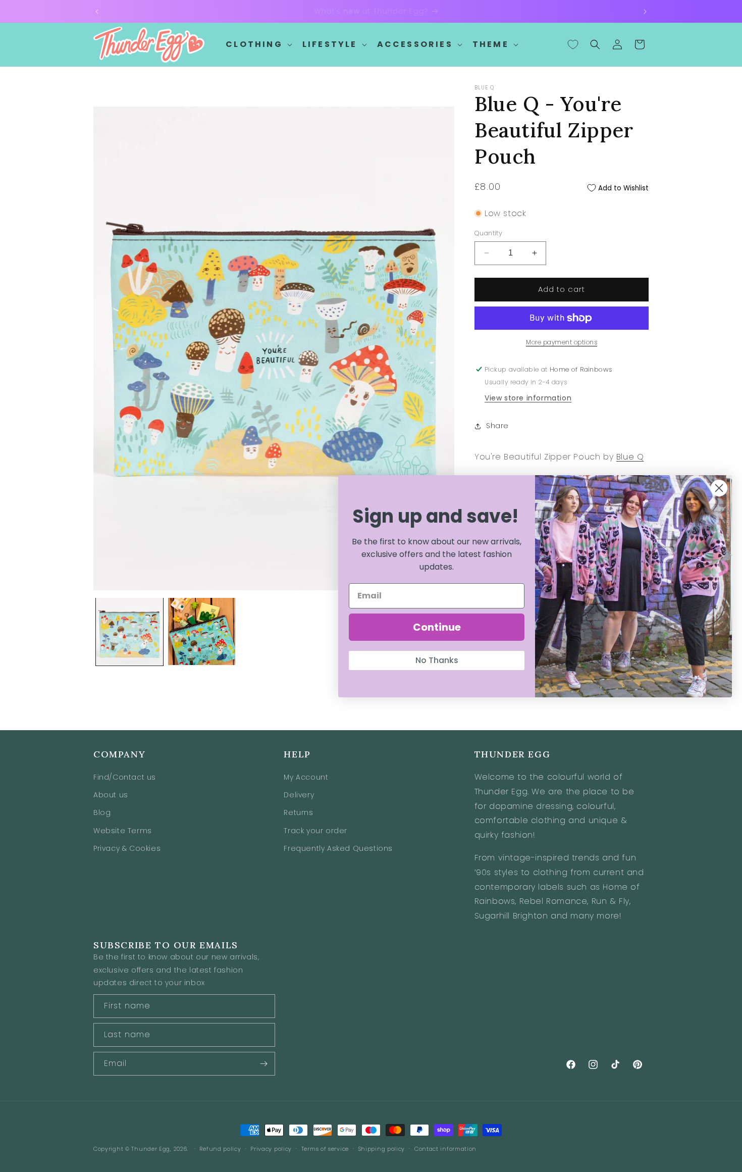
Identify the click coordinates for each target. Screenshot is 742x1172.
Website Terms (122, 831)
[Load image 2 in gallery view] (201, 631)
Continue (437, 627)
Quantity (488, 233)
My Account (306, 778)
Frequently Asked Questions (338, 848)
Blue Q (630, 457)
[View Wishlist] (573, 44)
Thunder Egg (150, 1149)
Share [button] (497, 426)
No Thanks (436, 660)
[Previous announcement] (97, 11)
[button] (258, 44)
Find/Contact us (124, 778)
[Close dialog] (719, 488)
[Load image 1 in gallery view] (129, 631)
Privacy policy (271, 1148)
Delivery (299, 795)
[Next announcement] (645, 11)
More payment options (561, 342)
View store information (528, 398)
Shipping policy (381, 1148)
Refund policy (220, 1148)
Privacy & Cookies (127, 848)
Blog (102, 813)
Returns (298, 813)
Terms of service (325, 1148)
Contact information (445, 1148)
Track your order (315, 831)
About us (110, 795)
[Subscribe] (263, 1064)
